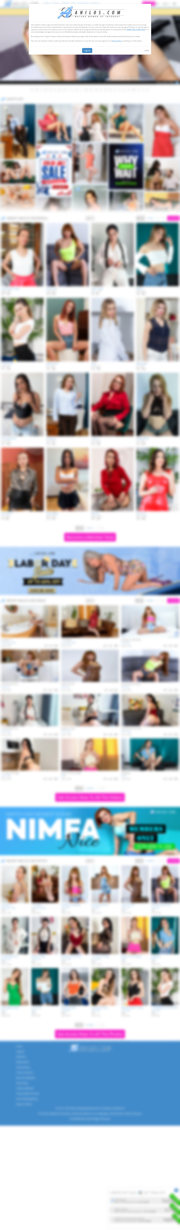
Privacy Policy (117, 41)
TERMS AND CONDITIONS (135, 29)
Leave (146, 50)
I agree (87, 50)
